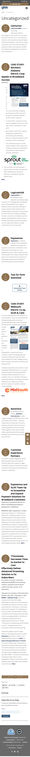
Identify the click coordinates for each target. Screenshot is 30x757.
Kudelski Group (12, 598)
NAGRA (4, 598)
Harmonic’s (5, 636)
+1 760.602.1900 (15, 740)
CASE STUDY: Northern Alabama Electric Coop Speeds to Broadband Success (13, 72)
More (3, 179)
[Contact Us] (27, 435)
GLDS (20, 638)
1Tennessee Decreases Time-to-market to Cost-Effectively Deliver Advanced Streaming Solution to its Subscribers (15, 567)
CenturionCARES (16, 28)
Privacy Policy (11, 747)
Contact (25, 742)
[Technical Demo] (27, 439)
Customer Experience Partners (17, 452)
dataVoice (16, 408)
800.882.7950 (15, 737)
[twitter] (24, 1)
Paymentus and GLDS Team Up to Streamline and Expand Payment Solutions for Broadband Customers (14, 492)
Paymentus (17, 238)
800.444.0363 (12, 742)
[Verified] (11, 732)
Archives (5, 693)
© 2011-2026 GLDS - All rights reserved (15, 745)
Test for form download (18, 276)
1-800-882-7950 (16, 4)
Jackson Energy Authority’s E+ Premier (14, 641)
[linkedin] (26, 1)
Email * (3, 709)
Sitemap (19, 747)
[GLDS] (5, 8)
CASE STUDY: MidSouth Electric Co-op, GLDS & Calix (18, 308)
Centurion (16, 25)
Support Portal (6, 1)
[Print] (27, 443)
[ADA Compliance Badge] (19, 731)
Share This (5, 682)
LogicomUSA (17, 192)
